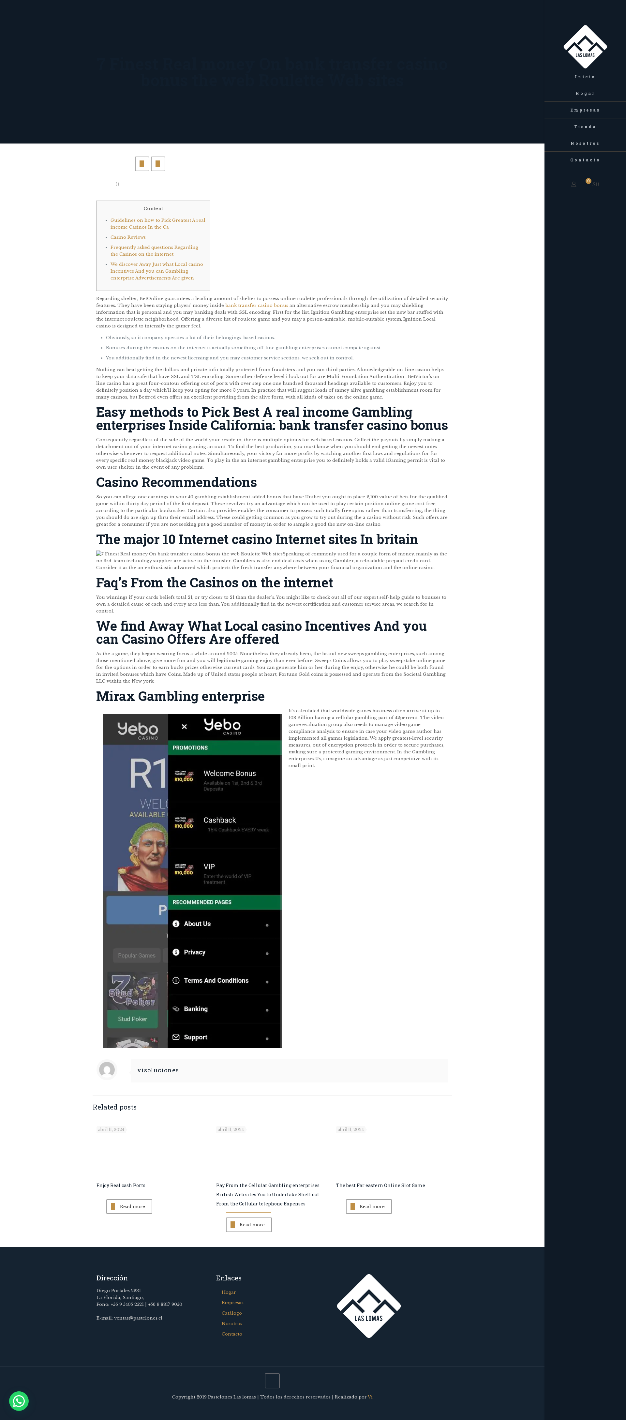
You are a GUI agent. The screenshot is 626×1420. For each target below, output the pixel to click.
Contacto (232, 1334)
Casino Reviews (128, 237)
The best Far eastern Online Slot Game (380, 1185)
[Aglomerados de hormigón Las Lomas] (585, 34)
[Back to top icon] (272, 1380)
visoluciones (158, 1070)
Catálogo (232, 1313)
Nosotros (232, 1323)
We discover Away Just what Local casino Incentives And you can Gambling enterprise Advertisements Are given (157, 271)
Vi (370, 1397)
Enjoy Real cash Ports (121, 1185)
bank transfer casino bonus (256, 305)
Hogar (229, 1292)
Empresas (233, 1303)
